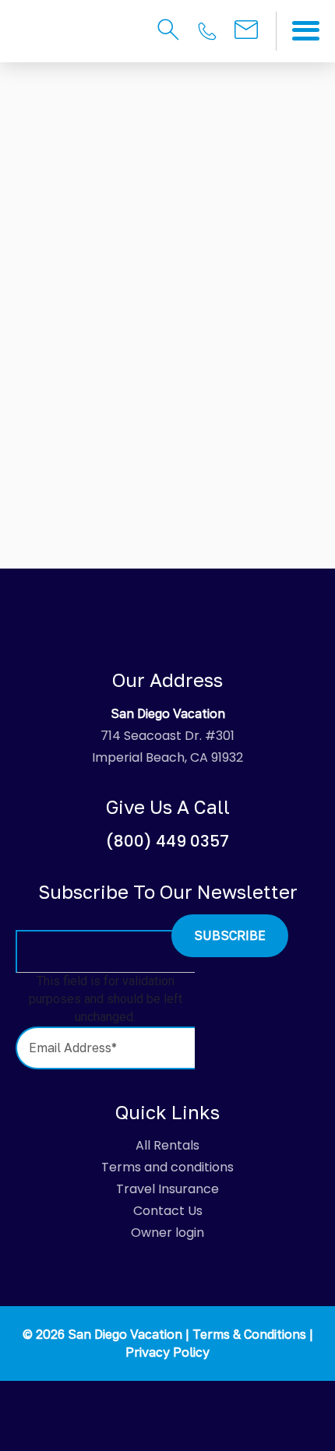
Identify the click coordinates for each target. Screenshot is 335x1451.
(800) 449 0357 (167, 841)
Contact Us (168, 1211)
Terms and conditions (167, 1167)
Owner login (167, 1232)
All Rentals (167, 1145)
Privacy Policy (167, 1352)
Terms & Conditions (249, 1334)
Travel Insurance (167, 1189)
